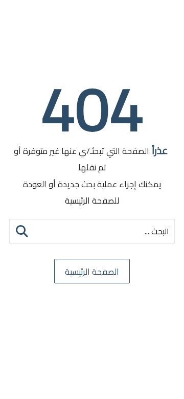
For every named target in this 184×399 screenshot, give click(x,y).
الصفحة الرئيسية (92, 271)
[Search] (22, 231)
